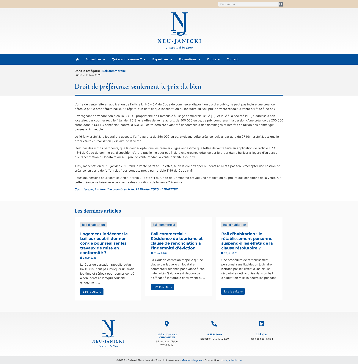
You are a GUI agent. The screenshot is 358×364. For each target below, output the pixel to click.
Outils (211, 59)
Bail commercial (113, 71)
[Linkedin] (261, 324)
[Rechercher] (281, 4)
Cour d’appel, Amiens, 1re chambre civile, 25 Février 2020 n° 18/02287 (126, 189)
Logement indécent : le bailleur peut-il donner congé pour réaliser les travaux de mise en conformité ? (104, 243)
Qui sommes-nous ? (127, 59)
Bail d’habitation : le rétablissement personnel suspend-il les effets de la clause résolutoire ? (247, 241)
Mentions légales (192, 360)
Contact (233, 59)
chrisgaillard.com (231, 360)
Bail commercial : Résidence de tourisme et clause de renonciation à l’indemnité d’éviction (177, 241)
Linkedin (261, 334)
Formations (188, 59)
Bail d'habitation (93, 225)
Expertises (160, 59)
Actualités (93, 59)
